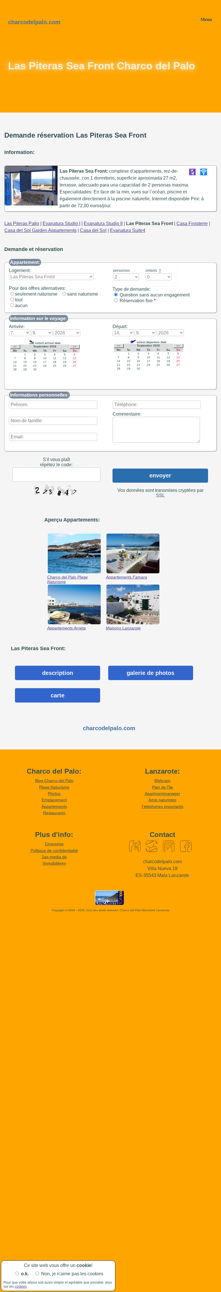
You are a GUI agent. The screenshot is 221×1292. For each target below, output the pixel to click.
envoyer (160, 475)
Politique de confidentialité (54, 850)
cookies (21, 1287)
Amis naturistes (162, 800)
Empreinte (54, 844)
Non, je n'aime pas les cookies (72, 1273)
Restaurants (54, 812)
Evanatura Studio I (61, 223)
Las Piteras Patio (21, 223)
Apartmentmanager (162, 793)
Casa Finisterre (192, 223)
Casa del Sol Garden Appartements (40, 230)
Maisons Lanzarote (123, 628)
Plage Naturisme (54, 787)
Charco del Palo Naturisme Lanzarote (144, 910)
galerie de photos (150, 673)
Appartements (54, 806)
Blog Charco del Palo (54, 780)
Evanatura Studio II (103, 223)
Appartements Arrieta (66, 628)
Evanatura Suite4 (127, 230)
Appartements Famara (126, 577)
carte (57, 695)
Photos (54, 793)
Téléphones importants (162, 806)
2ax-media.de (54, 857)
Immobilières (54, 863)
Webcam (162, 780)
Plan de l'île (162, 787)
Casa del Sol (93, 230)
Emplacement (54, 800)
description (57, 673)
